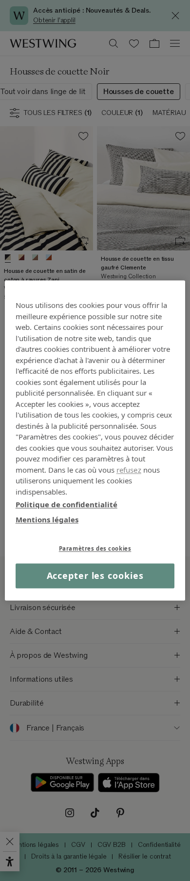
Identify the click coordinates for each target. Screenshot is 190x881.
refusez (128, 470)
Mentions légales (47, 519)
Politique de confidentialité (66, 504)
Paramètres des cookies (95, 548)
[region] (95, 440)
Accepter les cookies (95, 575)
